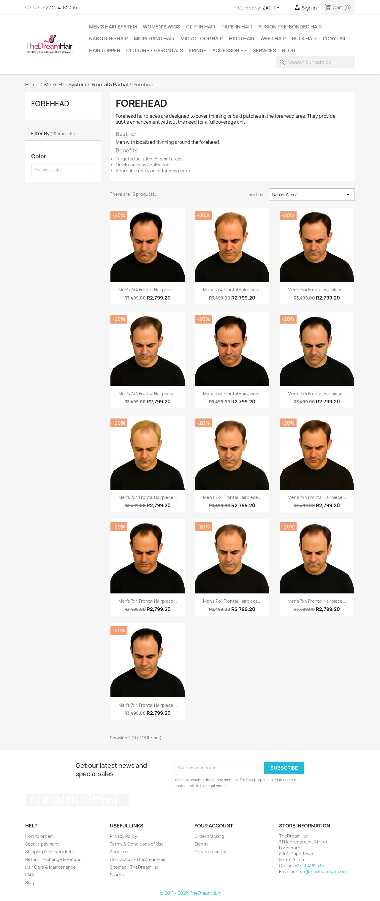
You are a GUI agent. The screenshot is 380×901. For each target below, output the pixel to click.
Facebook (32, 800)
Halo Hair (241, 38)
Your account (213, 825)
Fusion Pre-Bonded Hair (290, 26)
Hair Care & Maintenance (50, 867)
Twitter (45, 800)
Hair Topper (104, 50)
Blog (288, 50)
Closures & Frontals (154, 50)
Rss (57, 800)
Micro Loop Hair (201, 38)
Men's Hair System (113, 26)
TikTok (123, 800)
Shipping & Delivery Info (49, 851)
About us (119, 851)
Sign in (201, 844)
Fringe (197, 50)
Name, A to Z (312, 194)
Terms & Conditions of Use (137, 844)
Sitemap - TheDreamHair (134, 867)
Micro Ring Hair (154, 38)
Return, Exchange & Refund (53, 859)
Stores (117, 875)
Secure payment (42, 844)
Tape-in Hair (237, 26)
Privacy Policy (123, 836)
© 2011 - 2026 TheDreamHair (190, 893)
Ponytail (334, 38)
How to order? (39, 836)
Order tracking (209, 836)
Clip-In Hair (201, 26)
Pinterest (83, 800)
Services (264, 50)
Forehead (50, 103)
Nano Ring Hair (108, 38)
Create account (210, 851)
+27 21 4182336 (60, 7)
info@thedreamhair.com (321, 871)
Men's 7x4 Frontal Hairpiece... (147, 289)
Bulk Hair (304, 38)
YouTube (70, 800)
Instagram (96, 800)
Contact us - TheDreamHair (138, 859)
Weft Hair (273, 38)
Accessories (229, 50)
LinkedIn (109, 800)
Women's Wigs (161, 26)
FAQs (30, 875)
